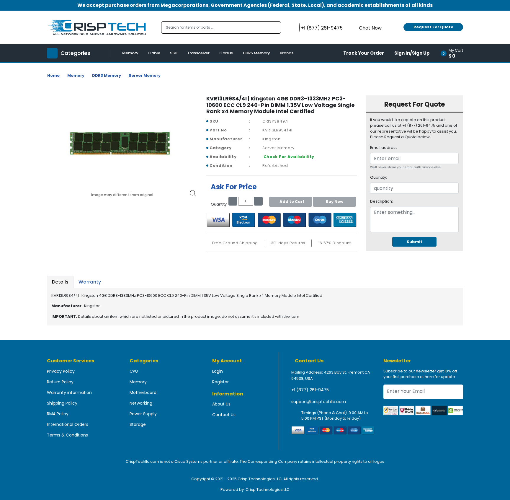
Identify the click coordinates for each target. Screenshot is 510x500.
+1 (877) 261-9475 (310, 390)
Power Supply (143, 414)
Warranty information (69, 392)
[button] (453, 53)
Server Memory (145, 75)
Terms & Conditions (67, 435)
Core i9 (226, 53)
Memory (130, 53)
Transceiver (198, 53)
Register (220, 382)
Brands (286, 53)
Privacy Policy (61, 371)
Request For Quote (433, 27)
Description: (381, 201)
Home (53, 75)
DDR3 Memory (106, 75)
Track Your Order (363, 53)
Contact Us (224, 415)
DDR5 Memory (256, 53)
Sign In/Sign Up (412, 53)
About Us (221, 404)
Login (217, 371)
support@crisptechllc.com (318, 402)
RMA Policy (57, 414)
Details (60, 281)
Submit (414, 242)
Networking (141, 403)
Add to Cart (292, 201)
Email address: (384, 147)
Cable (154, 53)
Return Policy (60, 382)
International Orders (67, 424)
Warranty (90, 281)
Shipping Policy (62, 403)
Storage (138, 424)
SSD (173, 53)
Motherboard (143, 392)
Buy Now (334, 201)
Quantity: (378, 177)
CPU (134, 371)
